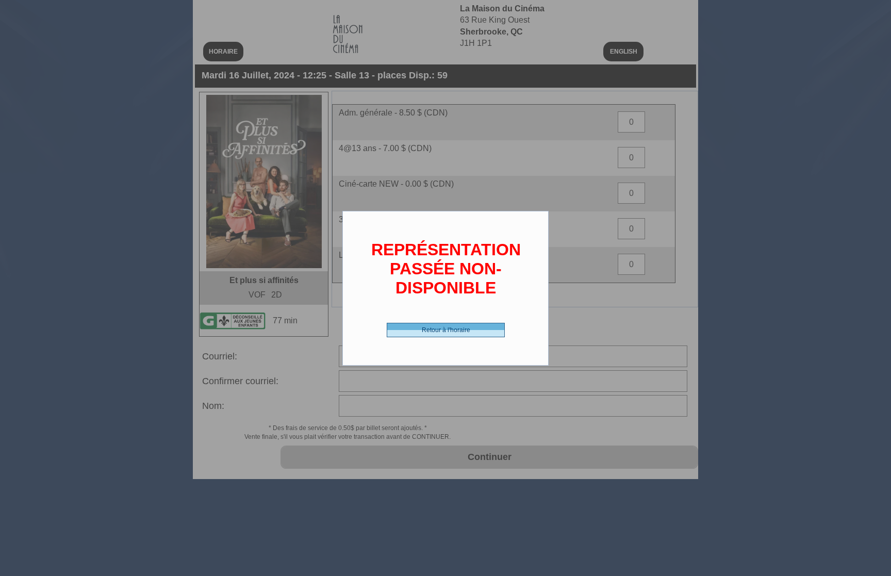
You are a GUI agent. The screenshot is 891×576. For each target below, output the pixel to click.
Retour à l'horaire (446, 330)
